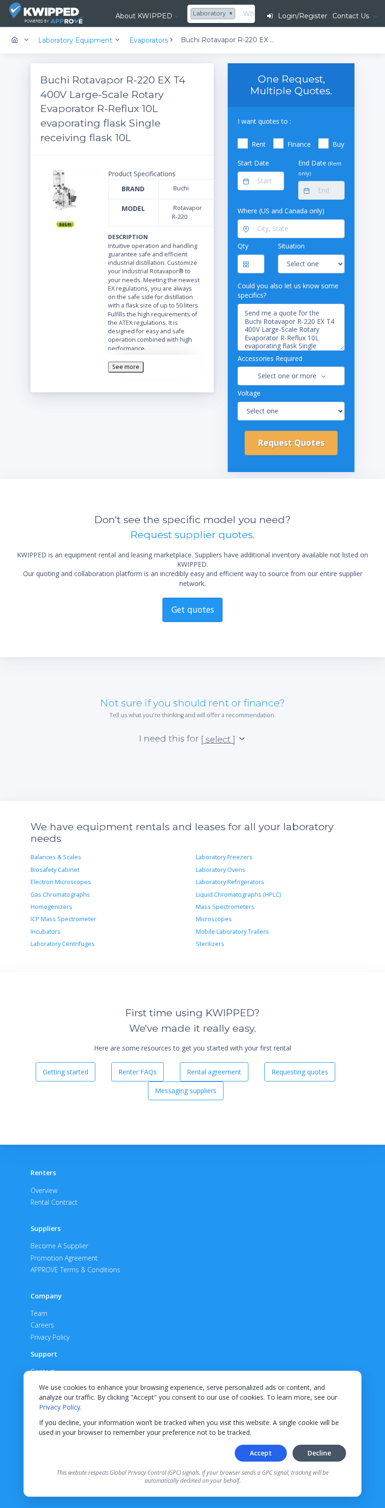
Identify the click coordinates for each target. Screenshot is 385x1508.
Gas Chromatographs (60, 895)
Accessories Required (270, 358)
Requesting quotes (299, 1071)
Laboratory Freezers (224, 857)
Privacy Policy (59, 1407)
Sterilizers (210, 944)
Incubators (46, 932)
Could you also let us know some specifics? (288, 290)
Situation (291, 245)
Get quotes (192, 609)
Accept (261, 1452)
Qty (243, 245)
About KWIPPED (144, 16)
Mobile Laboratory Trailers (232, 932)
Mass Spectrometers (225, 907)
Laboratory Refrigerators (230, 882)
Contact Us (351, 16)
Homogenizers (51, 907)
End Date (319, 167)
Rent (259, 144)
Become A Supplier (59, 1245)
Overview (44, 1190)
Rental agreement (214, 1071)
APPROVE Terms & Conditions (75, 1269)
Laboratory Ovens (221, 870)
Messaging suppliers (185, 1090)
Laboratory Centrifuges (63, 944)
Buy (338, 144)
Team (39, 1313)
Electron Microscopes (61, 882)
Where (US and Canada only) (281, 210)
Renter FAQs (137, 1071)
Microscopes (214, 919)
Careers (42, 1324)
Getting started (65, 1071)
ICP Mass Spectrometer (63, 919)
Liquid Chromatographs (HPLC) (238, 895)
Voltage (249, 393)
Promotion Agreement (64, 1257)
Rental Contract (54, 1202)
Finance (299, 144)
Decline (319, 1452)
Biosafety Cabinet (55, 870)
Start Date (253, 162)
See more (125, 367)
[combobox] (214, 14)
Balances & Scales (56, 857)
